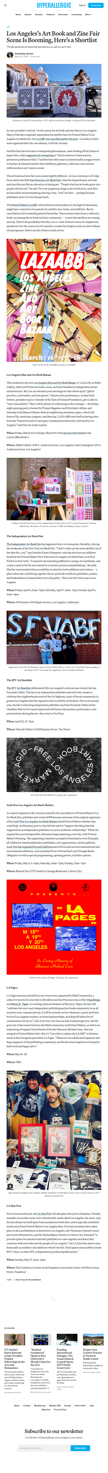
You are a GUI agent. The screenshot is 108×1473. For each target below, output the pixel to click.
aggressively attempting (40, 155)
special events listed (74, 433)
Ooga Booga (93, 999)
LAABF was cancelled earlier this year (57, 139)
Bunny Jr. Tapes (19, 1004)
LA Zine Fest (44, 1213)
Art (8, 27)
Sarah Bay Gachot (24, 53)
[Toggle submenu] (91, 14)
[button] (87, 14)
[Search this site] (5, 5)
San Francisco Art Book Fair (45, 180)
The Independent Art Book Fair (24, 544)
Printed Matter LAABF (24, 205)
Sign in (82, 5)
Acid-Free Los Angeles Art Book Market (35, 821)
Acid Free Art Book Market (28, 1279)
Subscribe (96, 5)
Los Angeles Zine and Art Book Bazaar (54, 382)
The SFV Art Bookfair (19, 688)
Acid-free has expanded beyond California (30, 846)
